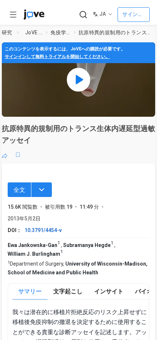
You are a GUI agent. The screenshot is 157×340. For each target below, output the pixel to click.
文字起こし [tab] (68, 291)
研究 (7, 32)
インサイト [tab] (108, 291)
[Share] (5, 155)
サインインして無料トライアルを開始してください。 (57, 56)
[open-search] (83, 14)
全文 (19, 189)
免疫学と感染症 (60, 32)
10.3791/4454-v (43, 230)
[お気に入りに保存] (18, 155)
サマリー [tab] (30, 291)
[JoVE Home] (34, 14)
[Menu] (41, 189)
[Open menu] (13, 14)
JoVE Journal (34, 32)
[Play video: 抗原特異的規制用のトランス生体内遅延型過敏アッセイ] (78, 79)
